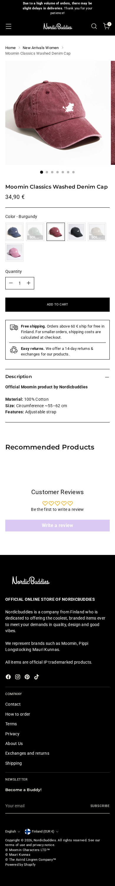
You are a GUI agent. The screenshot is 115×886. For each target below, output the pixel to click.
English (10, 831)
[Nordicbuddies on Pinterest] (27, 678)
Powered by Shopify (20, 865)
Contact (13, 704)
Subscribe (100, 806)
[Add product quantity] (28, 283)
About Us (14, 743)
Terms (11, 723)
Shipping (13, 763)
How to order (17, 714)
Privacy (12, 733)
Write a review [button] (57, 525)
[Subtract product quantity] (11, 283)
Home (10, 48)
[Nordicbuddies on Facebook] (8, 678)
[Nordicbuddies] (57, 26)
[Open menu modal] (8, 26)
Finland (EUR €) (43, 831)
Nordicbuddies (45, 840)
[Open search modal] (94, 26)
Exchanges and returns (27, 753)
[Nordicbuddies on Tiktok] (37, 678)
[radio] (14, 232)
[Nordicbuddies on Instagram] (18, 678)
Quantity (13, 271)
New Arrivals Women (41, 48)
